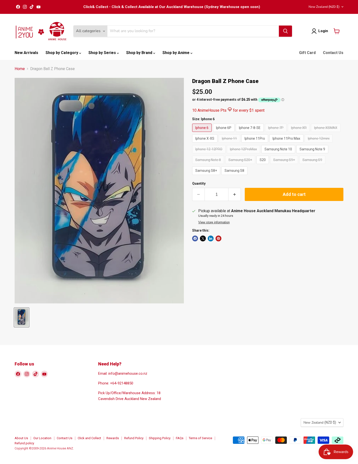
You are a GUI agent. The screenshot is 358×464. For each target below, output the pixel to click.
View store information (214, 222)
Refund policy (24, 443)
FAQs (179, 438)
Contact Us (333, 52)
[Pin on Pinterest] (218, 238)
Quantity (199, 183)
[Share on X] (203, 238)
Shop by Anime (176, 52)
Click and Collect (89, 438)
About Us (21, 438)
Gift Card (307, 52)
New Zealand (324, 7)
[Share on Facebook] (195, 238)
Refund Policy (133, 438)
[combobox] (193, 31)
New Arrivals (26, 52)
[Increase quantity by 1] (234, 194)
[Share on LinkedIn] (211, 238)
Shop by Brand (139, 52)
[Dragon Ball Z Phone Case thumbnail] (21, 317)
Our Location (42, 438)
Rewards (112, 438)
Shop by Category (62, 52)
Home (20, 69)
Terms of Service (200, 438)
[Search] (285, 31)
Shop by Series (102, 52)
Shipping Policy (159, 438)
